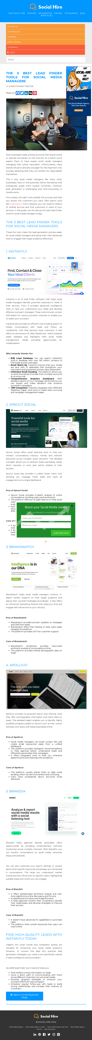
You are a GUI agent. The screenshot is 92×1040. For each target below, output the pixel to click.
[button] (46, 507)
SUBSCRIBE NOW (61, 533)
